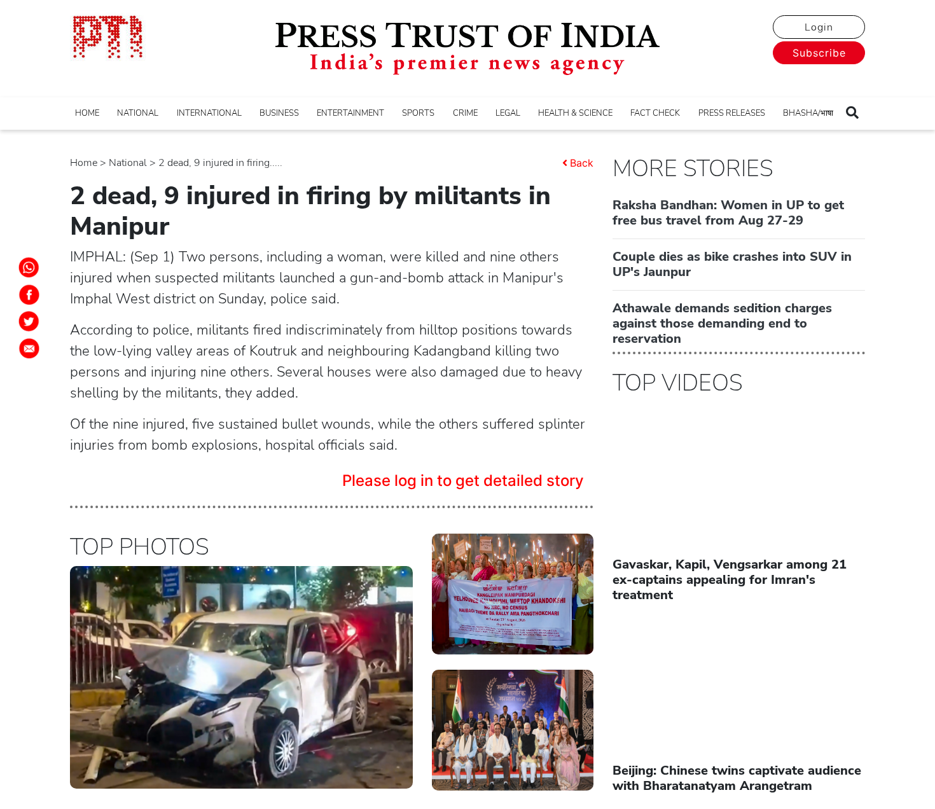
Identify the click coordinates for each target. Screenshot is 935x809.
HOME (87, 113)
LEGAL (507, 113)
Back (581, 162)
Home (83, 163)
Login (819, 27)
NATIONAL (137, 113)
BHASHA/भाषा (808, 113)
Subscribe (819, 52)
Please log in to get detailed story (463, 480)
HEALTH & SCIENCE (575, 113)
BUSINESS (279, 113)
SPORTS (418, 113)
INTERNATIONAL (209, 113)
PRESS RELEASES (731, 113)
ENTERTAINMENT (350, 113)
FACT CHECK (655, 113)
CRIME (465, 113)
